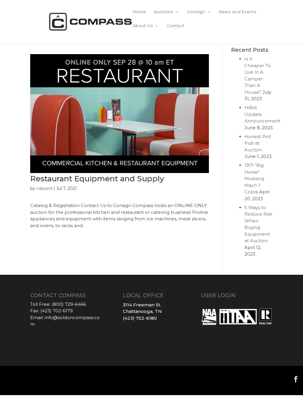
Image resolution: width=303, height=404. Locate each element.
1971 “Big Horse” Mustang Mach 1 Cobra (254, 178)
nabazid (44, 188)
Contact (175, 26)
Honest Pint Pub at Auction (257, 143)
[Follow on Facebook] (296, 379)
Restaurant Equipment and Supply (97, 178)
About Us (143, 26)
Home (139, 12)
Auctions (163, 12)
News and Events (238, 12)
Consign (196, 12)
